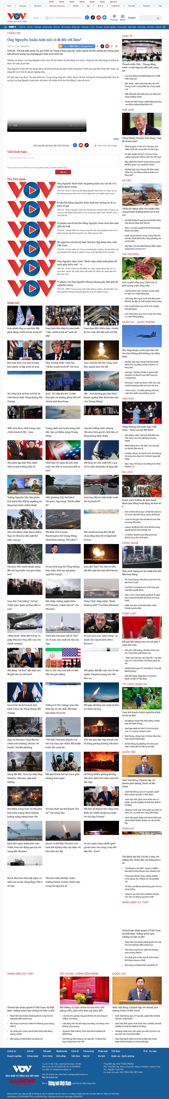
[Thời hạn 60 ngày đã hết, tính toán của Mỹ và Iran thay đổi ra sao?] (63, 450)
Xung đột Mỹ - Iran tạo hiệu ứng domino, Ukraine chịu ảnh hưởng (24, 778)
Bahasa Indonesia (57, 6)
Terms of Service (58, 167)
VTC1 (116, 139)
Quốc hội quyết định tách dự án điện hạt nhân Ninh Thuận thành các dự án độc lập (143, 820)
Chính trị (22, 27)
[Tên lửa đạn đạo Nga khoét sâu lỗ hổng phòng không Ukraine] (101, 727)
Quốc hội (129, 752)
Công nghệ (122, 27)
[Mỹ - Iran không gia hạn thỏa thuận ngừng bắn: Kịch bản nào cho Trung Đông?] (101, 381)
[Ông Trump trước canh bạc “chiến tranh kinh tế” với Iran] (63, 350)
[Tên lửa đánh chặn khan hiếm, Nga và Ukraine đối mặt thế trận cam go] (24, 519)
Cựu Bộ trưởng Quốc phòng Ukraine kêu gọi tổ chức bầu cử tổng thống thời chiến (101, 432)
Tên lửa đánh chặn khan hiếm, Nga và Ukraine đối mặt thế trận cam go (24, 536)
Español (146, 6)
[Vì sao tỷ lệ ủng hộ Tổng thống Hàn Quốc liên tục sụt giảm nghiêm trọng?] (63, 554)
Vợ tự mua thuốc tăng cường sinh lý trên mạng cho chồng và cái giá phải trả (142, 879)
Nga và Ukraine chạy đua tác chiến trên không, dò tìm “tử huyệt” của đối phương (23, 743)
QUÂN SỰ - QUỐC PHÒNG (138, 322)
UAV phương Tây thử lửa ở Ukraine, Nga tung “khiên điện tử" (63, 501)
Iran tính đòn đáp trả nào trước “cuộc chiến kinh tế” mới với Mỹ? (63, 332)
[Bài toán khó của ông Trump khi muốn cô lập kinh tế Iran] (24, 350)
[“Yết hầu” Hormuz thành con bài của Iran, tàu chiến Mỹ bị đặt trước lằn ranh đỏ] (63, 727)
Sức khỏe (132, 27)
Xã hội (30, 27)
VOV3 (71, 2)
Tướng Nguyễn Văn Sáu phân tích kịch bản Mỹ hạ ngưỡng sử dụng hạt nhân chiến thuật (24, 501)
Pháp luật (76, 27)
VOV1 (51, 2)
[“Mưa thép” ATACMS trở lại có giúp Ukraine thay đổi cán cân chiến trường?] (24, 623)
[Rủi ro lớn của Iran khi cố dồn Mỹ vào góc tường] (63, 658)
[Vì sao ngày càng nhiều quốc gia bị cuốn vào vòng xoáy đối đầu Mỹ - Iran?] (101, 831)
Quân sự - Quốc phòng (122, 1056)
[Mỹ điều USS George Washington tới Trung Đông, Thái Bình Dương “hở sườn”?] (63, 519)
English (132, 18)
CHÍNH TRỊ (13, 33)
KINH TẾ (127, 36)
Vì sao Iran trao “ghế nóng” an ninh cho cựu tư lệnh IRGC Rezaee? (101, 639)
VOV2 (61, 2)
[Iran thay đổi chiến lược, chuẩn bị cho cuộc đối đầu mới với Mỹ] (101, 315)
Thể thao (85, 27)
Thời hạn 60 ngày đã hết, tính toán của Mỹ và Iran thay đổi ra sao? (63, 466)
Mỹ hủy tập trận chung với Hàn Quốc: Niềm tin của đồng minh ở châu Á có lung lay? (142, 172)
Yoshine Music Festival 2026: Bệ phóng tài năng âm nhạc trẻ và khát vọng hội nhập (143, 456)
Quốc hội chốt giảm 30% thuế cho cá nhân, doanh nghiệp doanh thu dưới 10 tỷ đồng (143, 802)
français (22, 6)
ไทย (160, 6)
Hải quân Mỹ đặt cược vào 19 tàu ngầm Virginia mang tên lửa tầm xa (101, 674)
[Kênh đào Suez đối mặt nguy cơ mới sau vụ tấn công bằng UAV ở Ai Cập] (24, 865)
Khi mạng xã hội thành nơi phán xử (141, 965)
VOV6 (102, 2)
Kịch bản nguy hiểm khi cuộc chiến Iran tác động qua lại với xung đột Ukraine (24, 847)
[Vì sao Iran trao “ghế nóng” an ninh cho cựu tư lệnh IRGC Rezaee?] (101, 623)
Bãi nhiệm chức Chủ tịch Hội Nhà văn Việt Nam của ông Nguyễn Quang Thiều (142, 438)
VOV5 (92, 2)
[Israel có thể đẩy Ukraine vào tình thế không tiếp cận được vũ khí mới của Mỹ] (63, 831)
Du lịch (127, 472)
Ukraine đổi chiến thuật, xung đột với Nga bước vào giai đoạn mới (24, 570)
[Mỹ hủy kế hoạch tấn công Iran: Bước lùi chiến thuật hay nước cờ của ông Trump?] (101, 796)
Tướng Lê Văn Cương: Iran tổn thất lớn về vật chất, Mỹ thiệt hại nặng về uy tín (62, 709)
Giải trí (158, 27)
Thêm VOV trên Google (107, 145)
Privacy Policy (44, 167)
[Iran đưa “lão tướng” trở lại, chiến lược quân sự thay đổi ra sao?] (24, 588)
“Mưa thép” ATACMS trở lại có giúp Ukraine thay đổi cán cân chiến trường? (24, 639)
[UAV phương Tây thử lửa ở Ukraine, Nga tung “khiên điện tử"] (63, 485)
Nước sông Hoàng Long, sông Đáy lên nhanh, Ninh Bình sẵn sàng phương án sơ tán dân (143, 238)
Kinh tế (56, 27)
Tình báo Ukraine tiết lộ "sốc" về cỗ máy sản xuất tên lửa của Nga (62, 639)
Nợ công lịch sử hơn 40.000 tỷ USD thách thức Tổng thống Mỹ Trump (24, 397)
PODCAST (128, 828)
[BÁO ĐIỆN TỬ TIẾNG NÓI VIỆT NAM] (17, 18)
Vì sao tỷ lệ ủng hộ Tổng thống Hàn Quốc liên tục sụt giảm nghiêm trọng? (62, 570)
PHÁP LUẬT (129, 613)
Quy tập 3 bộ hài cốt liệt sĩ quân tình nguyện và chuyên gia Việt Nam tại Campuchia (141, 375)
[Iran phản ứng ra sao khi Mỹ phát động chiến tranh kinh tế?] (24, 315)
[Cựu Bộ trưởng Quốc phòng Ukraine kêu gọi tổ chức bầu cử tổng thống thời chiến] (101, 415)
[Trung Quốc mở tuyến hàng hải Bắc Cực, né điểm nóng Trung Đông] (63, 415)
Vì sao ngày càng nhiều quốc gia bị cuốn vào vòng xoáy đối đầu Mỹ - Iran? (100, 847)
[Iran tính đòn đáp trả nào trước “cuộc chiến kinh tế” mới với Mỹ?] (63, 315)
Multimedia (47, 27)
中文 (9, 6)
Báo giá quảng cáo (50, 1077)
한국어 (100, 6)
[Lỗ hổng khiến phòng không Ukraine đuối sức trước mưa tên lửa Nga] (101, 762)
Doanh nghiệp (110, 27)
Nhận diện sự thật (135, 902)
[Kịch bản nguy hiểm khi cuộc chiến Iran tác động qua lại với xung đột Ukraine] (24, 831)
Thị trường (65, 27)
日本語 (76, 6)
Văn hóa (150, 27)
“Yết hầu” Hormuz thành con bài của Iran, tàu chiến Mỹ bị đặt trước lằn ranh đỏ (63, 743)
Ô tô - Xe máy (96, 27)
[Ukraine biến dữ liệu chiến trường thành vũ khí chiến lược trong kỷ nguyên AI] (63, 865)
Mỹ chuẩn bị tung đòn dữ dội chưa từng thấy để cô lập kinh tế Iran (100, 536)
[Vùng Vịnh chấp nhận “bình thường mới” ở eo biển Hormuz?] (101, 588)
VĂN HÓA (128, 398)
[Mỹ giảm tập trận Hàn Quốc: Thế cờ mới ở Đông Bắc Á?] (24, 450)
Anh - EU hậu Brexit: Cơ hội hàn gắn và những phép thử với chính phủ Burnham (63, 397)
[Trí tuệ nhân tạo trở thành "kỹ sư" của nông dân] (63, 796)
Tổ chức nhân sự (134, 684)
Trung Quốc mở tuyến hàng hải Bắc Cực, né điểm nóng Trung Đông (63, 432)
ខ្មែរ (88, 6)
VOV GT (113, 2)
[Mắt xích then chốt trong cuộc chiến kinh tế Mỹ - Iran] (24, 415)
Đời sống (141, 27)
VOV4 (81, 2)
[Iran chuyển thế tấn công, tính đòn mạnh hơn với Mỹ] (101, 350)
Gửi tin (63, 172)
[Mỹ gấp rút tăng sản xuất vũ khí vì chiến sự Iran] (101, 692)
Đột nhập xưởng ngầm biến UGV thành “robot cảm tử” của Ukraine (62, 605)
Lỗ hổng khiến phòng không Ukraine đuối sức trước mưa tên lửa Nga (101, 778)
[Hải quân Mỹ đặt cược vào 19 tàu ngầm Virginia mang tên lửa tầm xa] (101, 658)
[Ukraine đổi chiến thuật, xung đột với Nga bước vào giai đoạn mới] (24, 554)
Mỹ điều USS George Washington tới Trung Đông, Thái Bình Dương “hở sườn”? (62, 536)
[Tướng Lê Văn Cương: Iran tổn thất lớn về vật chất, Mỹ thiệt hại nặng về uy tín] (63, 692)
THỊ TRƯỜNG (130, 254)
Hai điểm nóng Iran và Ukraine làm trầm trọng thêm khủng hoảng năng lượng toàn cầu (24, 812)
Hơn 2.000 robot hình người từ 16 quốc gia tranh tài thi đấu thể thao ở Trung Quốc (142, 598)
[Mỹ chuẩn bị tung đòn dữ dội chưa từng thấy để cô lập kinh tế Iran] (101, 519)
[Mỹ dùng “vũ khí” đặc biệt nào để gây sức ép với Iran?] (24, 658)
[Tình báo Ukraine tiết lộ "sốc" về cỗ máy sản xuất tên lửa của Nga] (63, 623)
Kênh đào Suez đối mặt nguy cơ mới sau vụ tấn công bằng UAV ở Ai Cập (24, 882)
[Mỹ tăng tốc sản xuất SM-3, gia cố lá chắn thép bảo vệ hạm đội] (101, 450)
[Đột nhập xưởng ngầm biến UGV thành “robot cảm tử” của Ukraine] (63, 588)
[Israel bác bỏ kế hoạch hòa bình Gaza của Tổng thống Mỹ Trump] (24, 692)
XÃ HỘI (126, 180)
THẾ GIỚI (128, 109)
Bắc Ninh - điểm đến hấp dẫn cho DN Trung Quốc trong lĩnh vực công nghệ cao (142, 86)
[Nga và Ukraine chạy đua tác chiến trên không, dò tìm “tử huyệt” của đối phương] (24, 727)
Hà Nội (36, 18)
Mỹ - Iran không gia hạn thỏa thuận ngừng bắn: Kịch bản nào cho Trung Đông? (101, 397)
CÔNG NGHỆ (130, 543)
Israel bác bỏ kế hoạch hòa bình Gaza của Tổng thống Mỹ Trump (24, 709)
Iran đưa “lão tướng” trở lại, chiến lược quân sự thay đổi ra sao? (24, 605)
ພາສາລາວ (116, 6)
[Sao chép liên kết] (112, 46)
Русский (131, 6)
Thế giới (37, 27)
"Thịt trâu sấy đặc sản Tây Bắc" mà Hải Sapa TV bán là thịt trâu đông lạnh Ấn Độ (143, 661)
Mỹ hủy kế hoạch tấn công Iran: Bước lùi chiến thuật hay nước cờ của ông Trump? (101, 812)
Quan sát (13, 302)
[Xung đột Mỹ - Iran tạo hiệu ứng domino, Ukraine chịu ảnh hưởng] (24, 762)
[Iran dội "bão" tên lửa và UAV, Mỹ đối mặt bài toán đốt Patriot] (101, 554)
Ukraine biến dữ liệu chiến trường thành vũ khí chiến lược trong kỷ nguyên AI (63, 882)
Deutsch (37, 6)
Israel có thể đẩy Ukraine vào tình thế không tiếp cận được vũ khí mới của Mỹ (63, 847)
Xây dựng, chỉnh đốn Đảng (79, 973)
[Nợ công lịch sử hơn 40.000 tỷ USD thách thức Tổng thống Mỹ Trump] (24, 381)
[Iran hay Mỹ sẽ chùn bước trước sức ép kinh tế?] (101, 485)
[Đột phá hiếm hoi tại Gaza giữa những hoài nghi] (63, 762)
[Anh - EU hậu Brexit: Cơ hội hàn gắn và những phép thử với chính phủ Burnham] (63, 381)
